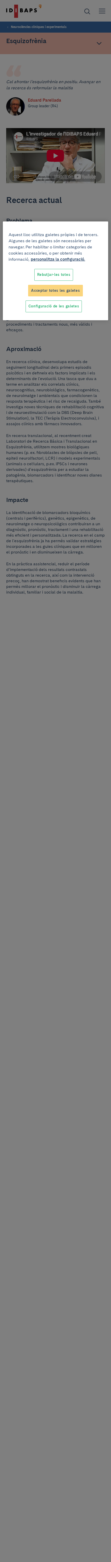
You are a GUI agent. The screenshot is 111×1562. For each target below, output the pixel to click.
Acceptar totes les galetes (55, 290)
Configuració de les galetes (53, 306)
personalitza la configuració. (58, 259)
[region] (55, 270)
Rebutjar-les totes (53, 275)
